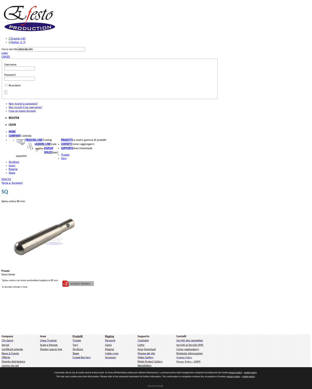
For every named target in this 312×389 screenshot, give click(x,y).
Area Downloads (82, 148)
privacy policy (235, 372)
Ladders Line (42, 144)
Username (10, 64)
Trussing (47, 140)
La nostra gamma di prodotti (89, 140)
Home (12, 131)
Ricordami (15, 85)
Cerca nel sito (9, 49)
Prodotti (67, 140)
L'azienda (25, 136)
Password (9, 75)
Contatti (66, 144)
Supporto (67, 148)
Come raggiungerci (83, 144)
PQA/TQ (6, 179)
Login (4, 53)
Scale (53, 144)
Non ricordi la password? (23, 103)
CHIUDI (5, 56)
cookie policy (250, 372)
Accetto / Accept (155, 385)
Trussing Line (33, 140)
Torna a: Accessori (12, 183)
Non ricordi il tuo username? (25, 107)
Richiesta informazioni (189, 353)
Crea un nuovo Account (22, 111)
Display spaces (48, 150)
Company (14, 136)
